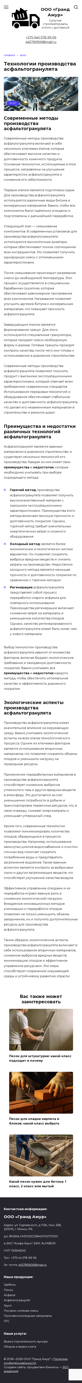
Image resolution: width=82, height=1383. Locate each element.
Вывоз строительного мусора (25, 1341)
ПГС (6, 1321)
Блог (13, 103)
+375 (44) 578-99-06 (41, 37)
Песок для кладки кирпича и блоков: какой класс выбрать (34, 1121)
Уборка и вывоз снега (20, 1346)
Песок (8, 1290)
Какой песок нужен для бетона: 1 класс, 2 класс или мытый (37, 1184)
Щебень (10, 1284)
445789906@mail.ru (41, 42)
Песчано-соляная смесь (21, 1310)
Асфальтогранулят (17, 1300)
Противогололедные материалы (28, 1316)
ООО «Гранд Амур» (55, 12)
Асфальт (9, 1295)
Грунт (8, 1305)
